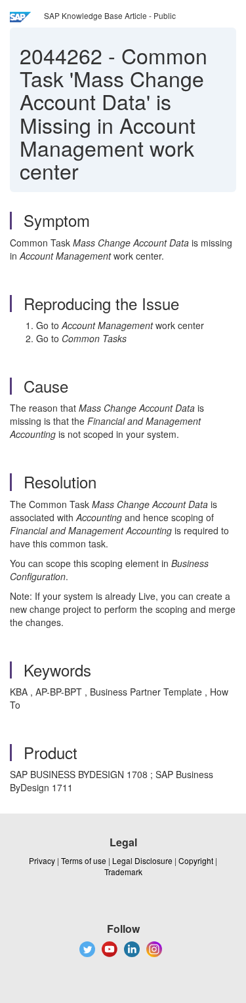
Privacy (42, 860)
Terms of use (83, 860)
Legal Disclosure (142, 860)
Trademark (123, 871)
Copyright (195, 860)
